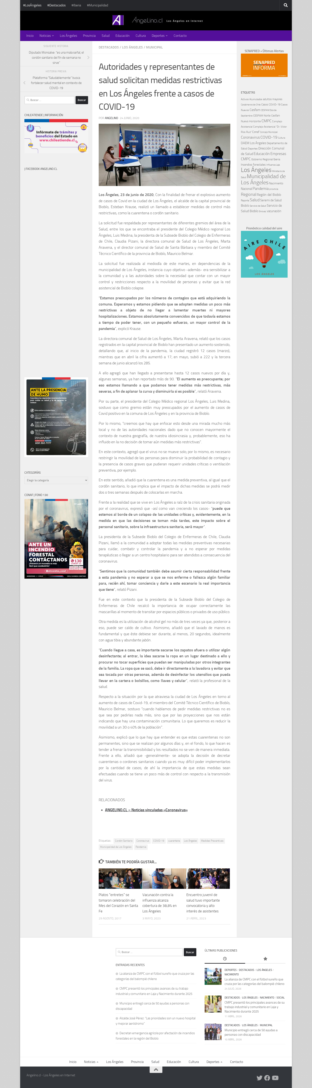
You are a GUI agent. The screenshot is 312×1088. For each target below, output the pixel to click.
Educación (122, 36)
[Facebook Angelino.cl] (267, 1078)
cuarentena (174, 840)
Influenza (270, 164)
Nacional (246, 189)
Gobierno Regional (262, 159)
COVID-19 (158, 840)
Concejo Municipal (268, 132)
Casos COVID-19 (270, 104)
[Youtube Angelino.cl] (275, 1078)
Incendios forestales (253, 164)
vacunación (274, 211)
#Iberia (76, 5)
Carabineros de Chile (251, 104)
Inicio (30, 36)
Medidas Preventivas (212, 840)
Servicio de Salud (258, 206)
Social (281, 997)
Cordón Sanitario (123, 840)
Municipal (154, 47)
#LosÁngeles (32, 5)
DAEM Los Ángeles (253, 143)
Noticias (45, 36)
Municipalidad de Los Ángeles (116, 846)
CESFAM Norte (262, 115)
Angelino (111, 118)
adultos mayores (272, 99)
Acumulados (255, 99)
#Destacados (56, 5)
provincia (273, 189)
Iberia (276, 159)
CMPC (266, 120)
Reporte (245, 200)
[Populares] (265, 959)
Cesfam (255, 110)
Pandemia (141, 846)
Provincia (89, 36)
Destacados (109, 47)
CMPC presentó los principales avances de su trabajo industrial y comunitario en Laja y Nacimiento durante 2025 (255, 1007)
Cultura (141, 36)
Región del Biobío (269, 195)
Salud (106, 36)
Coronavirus (142, 840)
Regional (248, 194)
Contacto (180, 36)
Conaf (255, 132)
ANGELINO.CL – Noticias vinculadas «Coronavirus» (146, 810)
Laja (278, 164)
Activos (245, 99)
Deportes (158, 36)
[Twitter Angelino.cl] (260, 1078)
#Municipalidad (97, 5)
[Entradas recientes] (225, 959)
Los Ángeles (68, 36)
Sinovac (262, 211)
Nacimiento (276, 183)
